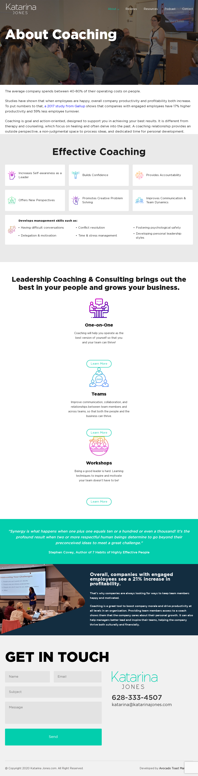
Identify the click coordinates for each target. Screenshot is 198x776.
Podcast (170, 9)
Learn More (99, 363)
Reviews (131, 9)
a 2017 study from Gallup (64, 106)
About (112, 9)
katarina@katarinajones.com (142, 705)
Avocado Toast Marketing (176, 768)
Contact (187, 9)
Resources (151, 9)
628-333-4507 (137, 698)
